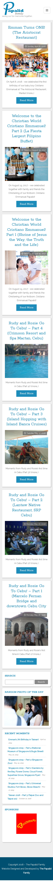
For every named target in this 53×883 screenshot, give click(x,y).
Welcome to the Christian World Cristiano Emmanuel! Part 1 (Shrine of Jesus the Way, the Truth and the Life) (26, 232)
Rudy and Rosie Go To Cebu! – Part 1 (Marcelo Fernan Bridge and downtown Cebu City (26, 596)
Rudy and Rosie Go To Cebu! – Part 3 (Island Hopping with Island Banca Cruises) (26, 417)
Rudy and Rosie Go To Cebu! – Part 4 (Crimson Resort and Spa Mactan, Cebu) (26, 331)
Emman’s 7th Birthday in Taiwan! (23, 739)
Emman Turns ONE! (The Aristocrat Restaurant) (26, 32)
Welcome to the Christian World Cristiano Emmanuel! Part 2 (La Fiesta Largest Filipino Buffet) (26, 129)
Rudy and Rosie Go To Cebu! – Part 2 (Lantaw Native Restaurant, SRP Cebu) (26, 505)
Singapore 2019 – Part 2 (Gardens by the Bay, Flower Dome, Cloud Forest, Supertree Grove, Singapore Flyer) (25, 771)
